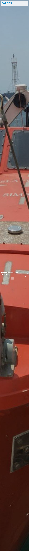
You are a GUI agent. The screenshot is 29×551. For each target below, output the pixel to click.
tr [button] (18, 3)
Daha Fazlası (5, 278)
